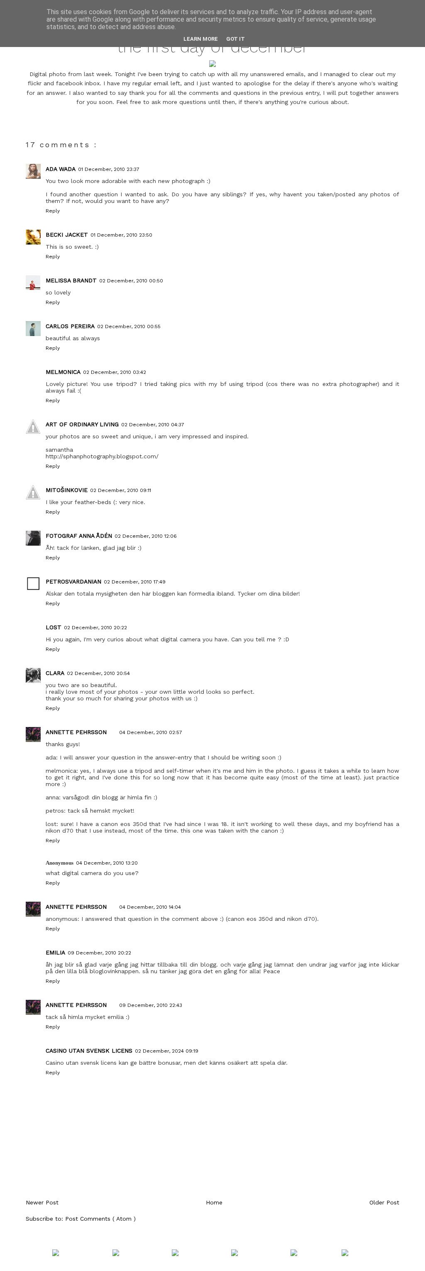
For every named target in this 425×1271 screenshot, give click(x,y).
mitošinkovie (67, 490)
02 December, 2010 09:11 (120, 490)
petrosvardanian (73, 581)
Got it (235, 39)
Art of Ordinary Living (82, 424)
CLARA (55, 673)
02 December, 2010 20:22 (95, 628)
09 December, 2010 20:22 (99, 953)
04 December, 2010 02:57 (150, 732)
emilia (55, 952)
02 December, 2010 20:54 (98, 673)
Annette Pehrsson (76, 732)
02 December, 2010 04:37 (152, 425)
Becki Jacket (67, 234)
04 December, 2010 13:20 (107, 863)
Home (214, 1202)
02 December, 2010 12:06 (146, 536)
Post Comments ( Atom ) (100, 1218)
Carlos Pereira (70, 326)
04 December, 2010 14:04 (150, 907)
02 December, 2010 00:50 (131, 281)
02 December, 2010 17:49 (135, 582)
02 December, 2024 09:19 (166, 1051)
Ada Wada (61, 169)
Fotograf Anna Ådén (79, 535)
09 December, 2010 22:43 (150, 1005)
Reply (53, 211)
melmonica (63, 371)
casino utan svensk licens (89, 1050)
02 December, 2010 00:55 (129, 326)
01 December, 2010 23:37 (108, 169)
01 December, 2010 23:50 (121, 235)
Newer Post (42, 1202)
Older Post (384, 1202)
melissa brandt (71, 280)
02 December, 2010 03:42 (114, 372)
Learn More (200, 39)
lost (53, 627)
